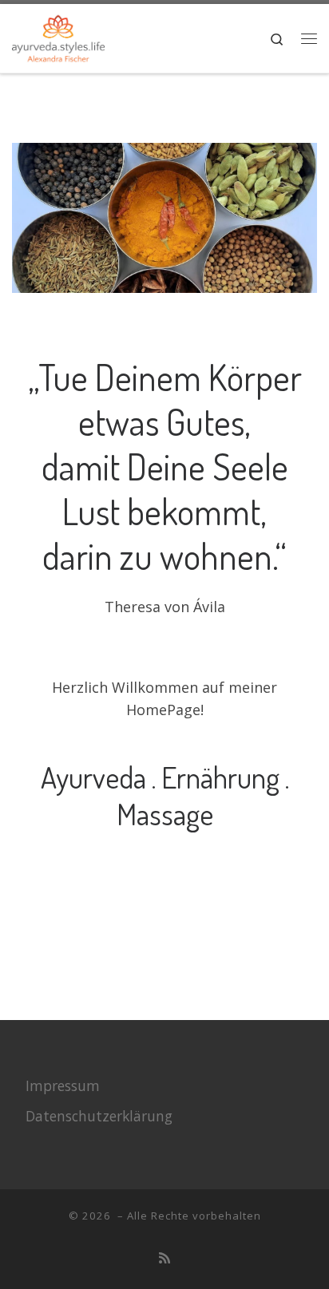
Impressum (63, 1085)
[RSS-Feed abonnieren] (164, 1258)
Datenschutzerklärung (99, 1115)
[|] (58, 35)
